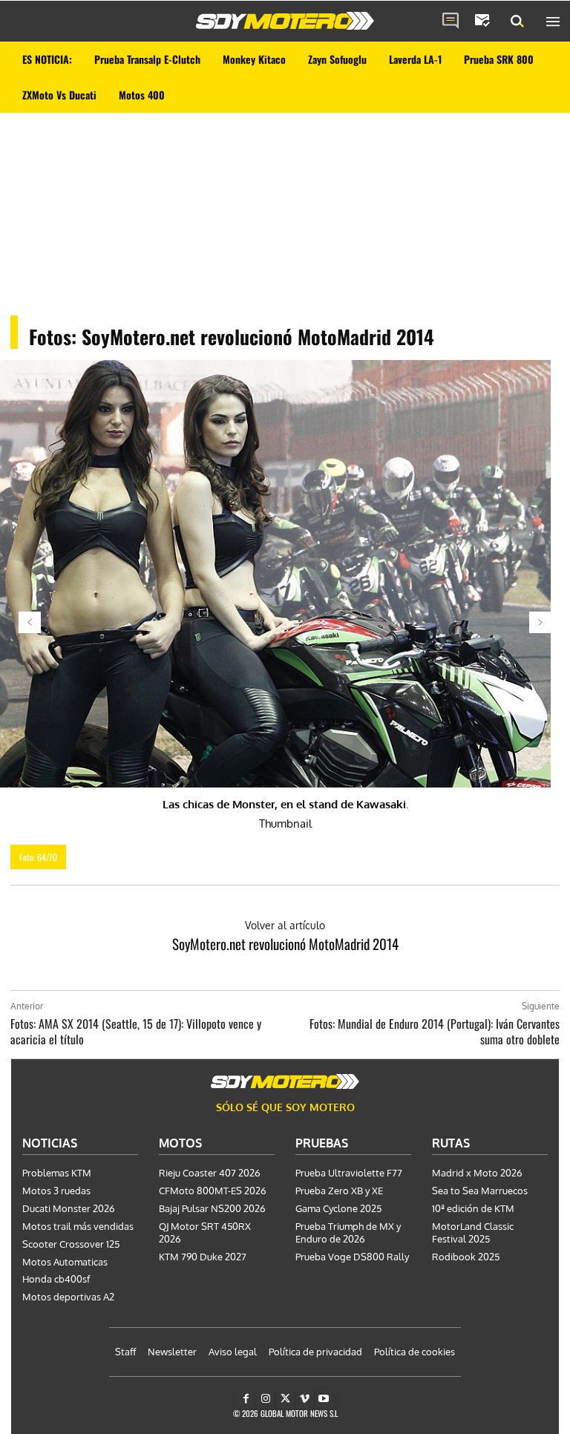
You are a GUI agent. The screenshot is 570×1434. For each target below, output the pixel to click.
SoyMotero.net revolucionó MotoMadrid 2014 (285, 943)
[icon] (450, 21)
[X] (284, 1398)
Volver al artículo (285, 925)
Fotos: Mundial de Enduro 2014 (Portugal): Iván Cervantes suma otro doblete (434, 1031)
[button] (517, 21)
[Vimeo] (304, 1398)
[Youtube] (324, 1398)
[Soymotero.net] (285, 21)
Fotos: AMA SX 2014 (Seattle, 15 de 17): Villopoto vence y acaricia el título (135, 1031)
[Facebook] (246, 1398)
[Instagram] (265, 1398)
